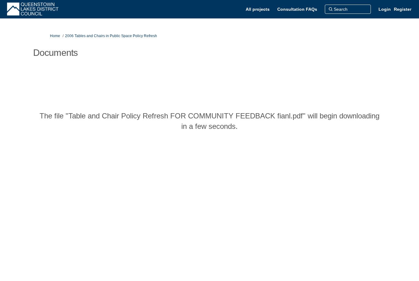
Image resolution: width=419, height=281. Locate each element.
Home (55, 36)
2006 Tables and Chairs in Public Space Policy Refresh (111, 36)
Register (402, 9)
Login (385, 9)
